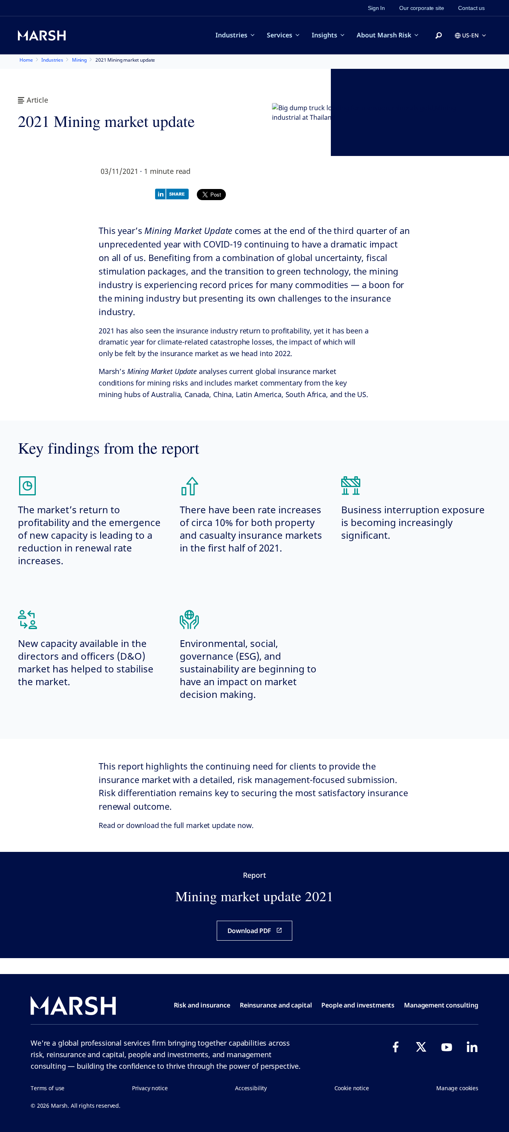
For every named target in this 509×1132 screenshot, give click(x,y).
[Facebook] (395, 1046)
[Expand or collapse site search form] (439, 36)
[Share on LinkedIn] (174, 193)
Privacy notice (150, 1088)
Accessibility (251, 1088)
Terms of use (47, 1088)
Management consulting (441, 1005)
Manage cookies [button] (457, 1088)
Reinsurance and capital (276, 1005)
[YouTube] (446, 1046)
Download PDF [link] (249, 930)
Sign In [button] (376, 8)
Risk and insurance (202, 1005)
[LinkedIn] (472, 1046)
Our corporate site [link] (421, 8)
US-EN (470, 35)
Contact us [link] (471, 8)
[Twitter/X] (421, 1046)
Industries (231, 35)
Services (279, 35)
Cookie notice (351, 1088)
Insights (324, 35)
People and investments (357, 1005)
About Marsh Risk (384, 35)
